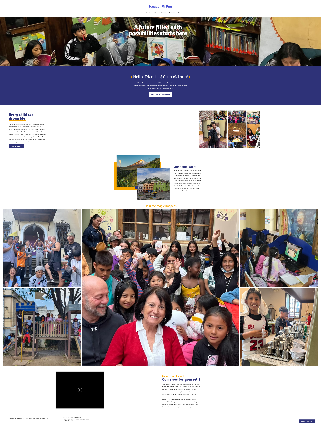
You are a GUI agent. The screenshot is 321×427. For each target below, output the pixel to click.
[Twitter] (317, 223)
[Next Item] (257, 129)
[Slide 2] (160, 61)
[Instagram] (317, 226)
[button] (16, 146)
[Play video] (80, 390)
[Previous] (9, 41)
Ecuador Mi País (160, 6)
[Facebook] (317, 219)
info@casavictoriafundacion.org (72, 417)
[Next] (312, 41)
